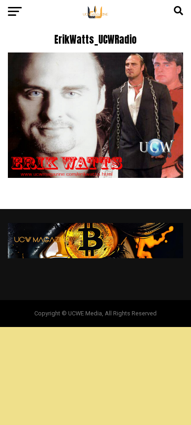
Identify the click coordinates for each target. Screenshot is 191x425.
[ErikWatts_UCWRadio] (95, 175)
